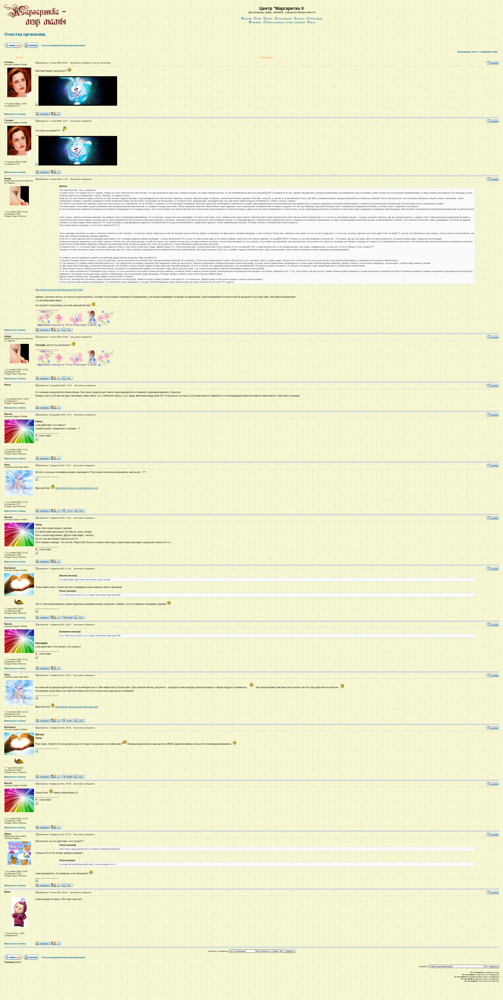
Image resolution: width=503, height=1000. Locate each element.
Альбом (248, 18)
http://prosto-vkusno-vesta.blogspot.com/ (76, 488)
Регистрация (316, 18)
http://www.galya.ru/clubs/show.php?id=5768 (59, 289)
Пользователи (285, 18)
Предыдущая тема (467, 52)
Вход (312, 22)
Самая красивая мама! (73, 45)
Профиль (256, 22)
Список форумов (50, 45)
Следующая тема (488, 52)
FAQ (259, 18)
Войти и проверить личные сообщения (285, 22)
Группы (300, 18)
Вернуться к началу (15, 114)
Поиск (269, 18)
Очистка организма (24, 34)
